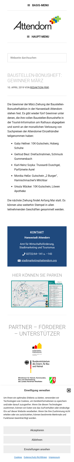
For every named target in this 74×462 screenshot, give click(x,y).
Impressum (54, 457)
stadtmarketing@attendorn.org (39, 260)
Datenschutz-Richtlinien (35, 457)
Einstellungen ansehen (37, 449)
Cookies (18, 457)
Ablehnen (37, 439)
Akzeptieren (37, 430)
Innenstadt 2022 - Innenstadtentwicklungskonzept (37, 23)
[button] (69, 390)
